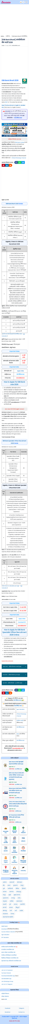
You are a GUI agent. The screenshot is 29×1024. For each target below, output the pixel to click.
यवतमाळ (5, 914)
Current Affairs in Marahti (8, 932)
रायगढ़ (15, 904)
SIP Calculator (5, 937)
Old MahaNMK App (6, 978)
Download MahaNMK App (8, 976)
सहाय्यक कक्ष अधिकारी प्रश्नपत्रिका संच (11, 961)
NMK (6, 102)
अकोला (5, 882)
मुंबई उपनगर (17, 895)
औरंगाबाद (19, 882)
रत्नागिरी (22, 904)
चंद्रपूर (22, 885)
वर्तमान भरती (20, 720)
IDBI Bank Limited (19, 142)
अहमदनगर (5, 898)
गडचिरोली (10, 888)
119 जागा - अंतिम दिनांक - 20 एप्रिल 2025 (12, 683)
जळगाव (11, 892)
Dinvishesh (4, 929)
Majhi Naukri (4, 926)
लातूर (4, 895)
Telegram (21, 1008)
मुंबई (9, 895)
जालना (5, 892)
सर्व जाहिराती (9, 36)
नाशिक (11, 901)
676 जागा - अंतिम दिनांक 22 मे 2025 (11, 674)
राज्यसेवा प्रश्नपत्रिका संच (7, 949)
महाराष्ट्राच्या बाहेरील (8, 917)
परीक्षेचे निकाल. (5, 993)
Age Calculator (21, 709)
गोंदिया (17, 888)
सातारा (11, 907)
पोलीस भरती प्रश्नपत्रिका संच (8, 947)
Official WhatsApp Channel (19, 158)
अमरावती (11, 882)
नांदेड (19, 898)
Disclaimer (7, 1012)
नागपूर (13, 898)
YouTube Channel (6, 973)
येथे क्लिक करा (17, 700)
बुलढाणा (15, 885)
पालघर (12, 914)
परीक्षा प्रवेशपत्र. (5, 996)
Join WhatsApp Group (7, 981)
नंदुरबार (5, 901)
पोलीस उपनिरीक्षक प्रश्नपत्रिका (9, 955)
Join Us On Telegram (6, 984)
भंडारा (8, 885)
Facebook (7, 1008)
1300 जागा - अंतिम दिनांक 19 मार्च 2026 (12, 666)
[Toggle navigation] (26, 2)
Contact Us (21, 1012)
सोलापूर (5, 910)
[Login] (23, 2)
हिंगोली (23, 888)
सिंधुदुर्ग (17, 907)
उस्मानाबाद (19, 901)
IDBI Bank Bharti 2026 (12, 203)
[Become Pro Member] (21, 2)
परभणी (4, 904)
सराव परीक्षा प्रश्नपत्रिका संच (8, 952)
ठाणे (11, 910)
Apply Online (20, 371)
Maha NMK (3, 36)
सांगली (4, 907)
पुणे (10, 904)
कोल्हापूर (18, 892)
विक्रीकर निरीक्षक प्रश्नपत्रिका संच (9, 958)
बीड (4, 885)
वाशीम (21, 910)
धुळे (4, 888)
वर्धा (16, 910)
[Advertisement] (14, 19)
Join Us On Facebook (7, 970)
